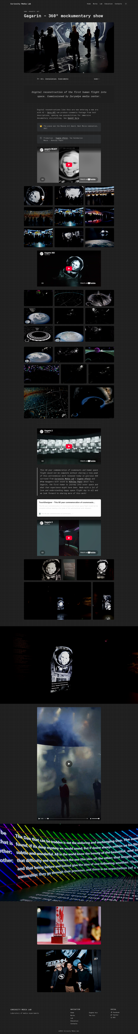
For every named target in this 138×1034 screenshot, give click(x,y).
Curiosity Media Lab (64, 479)
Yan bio (92, 1015)
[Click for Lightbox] (38, 195)
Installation (50, 79)
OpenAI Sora (73, 118)
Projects (32, 11)
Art (38, 11)
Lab (101, 4)
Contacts (118, 4)
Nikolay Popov (75, 481)
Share (96, 79)
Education (109, 4)
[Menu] (126, 3)
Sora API (51, 112)
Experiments (63, 79)
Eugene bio (93, 1012)
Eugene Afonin (62, 138)
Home (89, 4)
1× (87, 818)
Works (95, 4)
